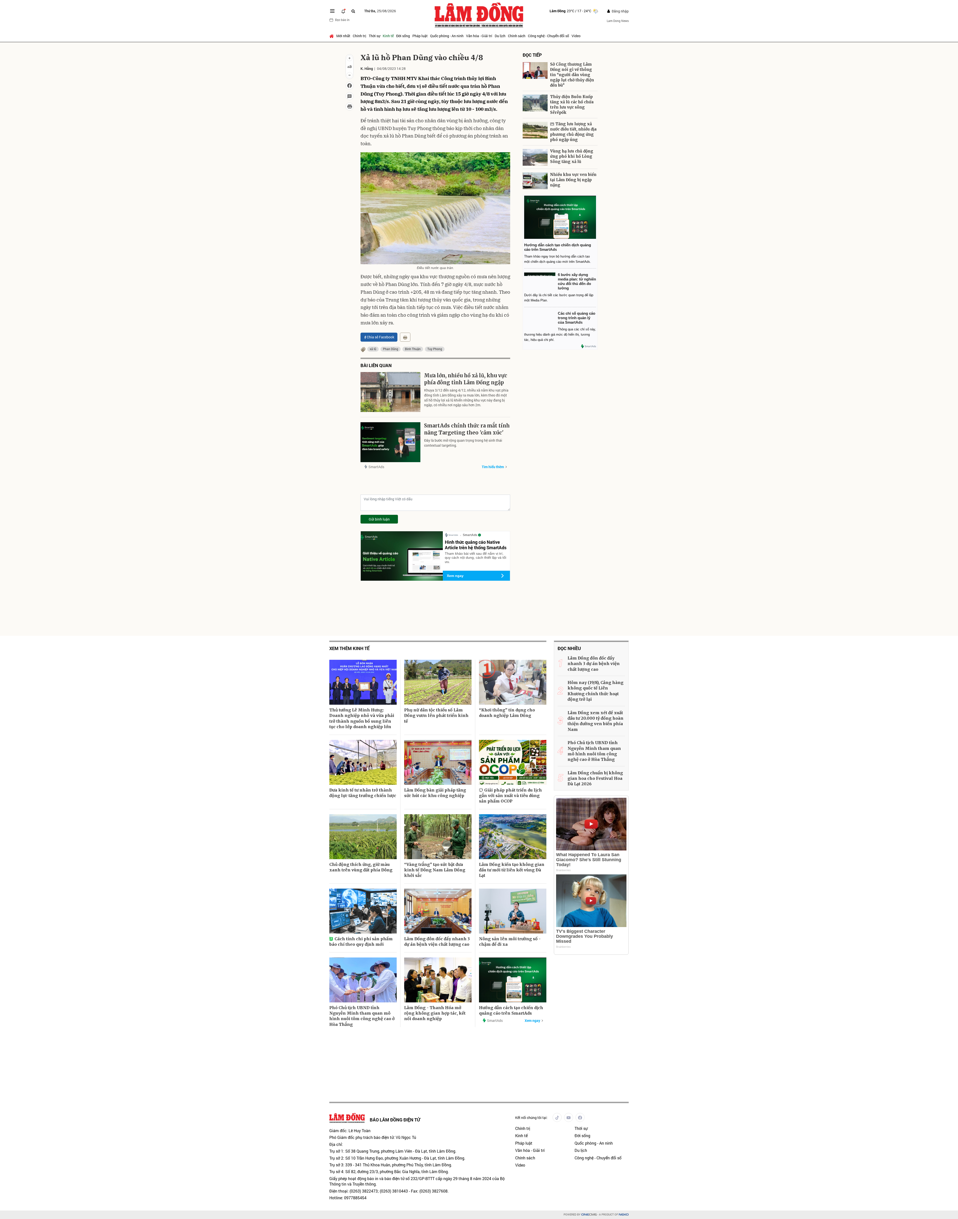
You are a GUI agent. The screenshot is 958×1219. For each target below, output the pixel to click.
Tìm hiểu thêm (493, 466)
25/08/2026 (380, 10)
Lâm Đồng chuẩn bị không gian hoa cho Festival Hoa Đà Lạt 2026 (595, 778)
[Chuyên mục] (332, 11)
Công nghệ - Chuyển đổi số (548, 35)
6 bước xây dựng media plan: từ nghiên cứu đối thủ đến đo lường (577, 281)
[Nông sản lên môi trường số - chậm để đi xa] (512, 911)
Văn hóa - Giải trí (479, 35)
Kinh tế (388, 35)
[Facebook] (580, 1117)
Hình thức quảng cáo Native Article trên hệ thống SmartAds (475, 544)
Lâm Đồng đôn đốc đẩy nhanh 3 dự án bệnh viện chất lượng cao (437, 941)
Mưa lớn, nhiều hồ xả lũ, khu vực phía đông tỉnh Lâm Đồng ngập (465, 379)
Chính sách (516, 35)
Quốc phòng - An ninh (447, 35)
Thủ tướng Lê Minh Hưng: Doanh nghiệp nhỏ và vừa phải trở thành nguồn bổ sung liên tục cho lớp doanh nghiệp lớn (361, 718)
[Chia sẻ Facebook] (350, 86)
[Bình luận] (350, 96)
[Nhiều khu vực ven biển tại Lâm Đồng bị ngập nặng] (535, 180)
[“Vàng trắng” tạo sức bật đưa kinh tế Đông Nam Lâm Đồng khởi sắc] (438, 836)
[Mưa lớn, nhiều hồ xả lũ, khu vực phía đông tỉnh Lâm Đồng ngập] (390, 392)
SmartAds (376, 466)
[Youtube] (568, 1117)
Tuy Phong (434, 349)
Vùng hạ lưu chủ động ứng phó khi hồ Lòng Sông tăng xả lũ (571, 156)
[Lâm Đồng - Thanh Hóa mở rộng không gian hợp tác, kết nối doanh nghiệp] (438, 979)
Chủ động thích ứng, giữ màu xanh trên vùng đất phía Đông (360, 867)
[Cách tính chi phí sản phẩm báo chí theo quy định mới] (363, 911)
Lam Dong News (618, 21)
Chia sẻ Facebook (380, 337)
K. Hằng (366, 68)
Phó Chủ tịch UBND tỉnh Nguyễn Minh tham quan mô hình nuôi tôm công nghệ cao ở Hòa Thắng (362, 1016)
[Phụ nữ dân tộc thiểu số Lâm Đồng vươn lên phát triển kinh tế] (438, 682)
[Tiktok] (557, 1117)
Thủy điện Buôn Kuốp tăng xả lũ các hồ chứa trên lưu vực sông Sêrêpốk (572, 104)
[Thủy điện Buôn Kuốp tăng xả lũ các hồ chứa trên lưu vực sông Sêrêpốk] (535, 103)
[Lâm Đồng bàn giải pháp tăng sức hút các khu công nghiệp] (438, 762)
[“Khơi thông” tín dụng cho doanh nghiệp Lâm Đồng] (512, 682)
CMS (589, 1214)
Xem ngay (455, 576)
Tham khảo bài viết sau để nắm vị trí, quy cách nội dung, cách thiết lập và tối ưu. (475, 557)
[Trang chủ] (332, 36)
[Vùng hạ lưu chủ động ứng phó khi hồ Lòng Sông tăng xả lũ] (535, 157)
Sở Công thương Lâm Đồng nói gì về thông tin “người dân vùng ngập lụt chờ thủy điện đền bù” (572, 75)
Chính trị (359, 35)
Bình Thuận (413, 349)
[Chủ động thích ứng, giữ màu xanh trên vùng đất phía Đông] (363, 836)
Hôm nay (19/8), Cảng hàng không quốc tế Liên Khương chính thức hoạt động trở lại (595, 691)
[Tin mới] (343, 11)
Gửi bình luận (379, 519)
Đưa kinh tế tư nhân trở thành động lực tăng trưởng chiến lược (362, 793)
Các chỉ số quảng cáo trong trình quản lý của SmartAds (576, 317)
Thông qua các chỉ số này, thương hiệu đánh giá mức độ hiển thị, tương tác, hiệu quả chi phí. (560, 334)
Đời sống (403, 35)
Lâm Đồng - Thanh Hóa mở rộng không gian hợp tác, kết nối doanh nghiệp (435, 1013)
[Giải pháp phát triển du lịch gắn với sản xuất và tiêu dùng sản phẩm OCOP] (512, 762)
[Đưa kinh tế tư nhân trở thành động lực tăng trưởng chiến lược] (363, 762)
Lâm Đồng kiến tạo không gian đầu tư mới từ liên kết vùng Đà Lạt (511, 870)
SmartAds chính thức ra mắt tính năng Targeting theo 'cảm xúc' (467, 429)
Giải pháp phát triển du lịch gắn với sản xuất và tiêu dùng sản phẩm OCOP (510, 796)
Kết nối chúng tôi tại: (531, 1117)
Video (576, 35)
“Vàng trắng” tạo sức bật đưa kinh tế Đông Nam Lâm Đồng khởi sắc (434, 870)
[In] (405, 337)
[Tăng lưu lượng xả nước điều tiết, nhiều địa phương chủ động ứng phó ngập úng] (535, 130)
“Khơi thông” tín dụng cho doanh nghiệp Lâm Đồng (507, 712)
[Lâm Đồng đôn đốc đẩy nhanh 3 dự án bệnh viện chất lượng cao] (438, 911)
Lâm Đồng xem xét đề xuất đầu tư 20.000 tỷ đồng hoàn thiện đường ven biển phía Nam (595, 721)
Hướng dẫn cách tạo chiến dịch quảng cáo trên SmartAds (511, 1010)
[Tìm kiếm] (353, 11)
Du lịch (500, 35)
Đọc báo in (342, 20)
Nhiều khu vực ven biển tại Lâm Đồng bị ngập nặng (574, 179)
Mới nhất (343, 35)
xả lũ (373, 349)
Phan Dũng (390, 349)
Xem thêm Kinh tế (349, 648)
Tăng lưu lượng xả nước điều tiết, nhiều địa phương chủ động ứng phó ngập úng (573, 132)
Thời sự (374, 35)
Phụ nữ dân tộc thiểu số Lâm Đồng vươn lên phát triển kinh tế (436, 715)
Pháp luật (420, 35)
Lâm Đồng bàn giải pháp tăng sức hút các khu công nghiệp (435, 793)
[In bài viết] (350, 107)
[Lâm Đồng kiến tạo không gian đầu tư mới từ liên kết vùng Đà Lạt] (512, 836)
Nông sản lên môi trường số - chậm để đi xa (510, 941)
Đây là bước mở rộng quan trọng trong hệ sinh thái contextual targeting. (463, 443)
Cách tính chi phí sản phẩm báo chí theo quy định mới (361, 941)
